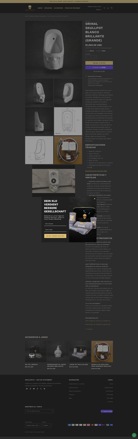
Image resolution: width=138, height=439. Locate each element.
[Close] (95, 199)
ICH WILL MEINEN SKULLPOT (55, 236)
